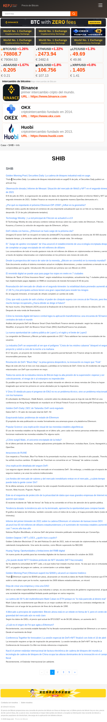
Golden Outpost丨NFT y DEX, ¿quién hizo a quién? (31, 538)
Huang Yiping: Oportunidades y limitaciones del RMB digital (35, 551)
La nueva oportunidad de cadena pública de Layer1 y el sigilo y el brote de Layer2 (46, 332)
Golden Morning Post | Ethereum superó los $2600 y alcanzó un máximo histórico (46, 573)
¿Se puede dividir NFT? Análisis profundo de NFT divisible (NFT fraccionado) (44, 560)
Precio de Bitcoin (21, 719)
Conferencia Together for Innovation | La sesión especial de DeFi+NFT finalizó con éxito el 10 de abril (56, 638)
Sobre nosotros (26, 702)
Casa (3, 145)
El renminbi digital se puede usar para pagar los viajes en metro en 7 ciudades (44, 273)
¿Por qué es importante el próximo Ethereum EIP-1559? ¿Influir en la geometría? (46, 205)
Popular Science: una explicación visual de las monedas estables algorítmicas (44, 427)
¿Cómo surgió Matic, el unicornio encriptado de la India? (34, 440)
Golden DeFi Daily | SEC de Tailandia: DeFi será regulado (35, 408)
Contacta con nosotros (9, 702)
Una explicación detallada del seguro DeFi (27, 466)
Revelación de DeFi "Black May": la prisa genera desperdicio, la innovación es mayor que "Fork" (53, 362)
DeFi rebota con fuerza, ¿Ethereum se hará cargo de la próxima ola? (39, 231)
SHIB (11, 145)
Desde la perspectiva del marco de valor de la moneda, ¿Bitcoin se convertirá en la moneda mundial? (56, 260)
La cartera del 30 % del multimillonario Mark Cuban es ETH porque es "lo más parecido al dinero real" (56, 599)
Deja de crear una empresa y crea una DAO (27, 586)
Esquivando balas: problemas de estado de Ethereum (32, 417)
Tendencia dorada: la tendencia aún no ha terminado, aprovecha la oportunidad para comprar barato (55, 508)
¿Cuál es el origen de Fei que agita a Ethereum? (30, 625)
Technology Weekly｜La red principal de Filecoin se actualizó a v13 (39, 218)
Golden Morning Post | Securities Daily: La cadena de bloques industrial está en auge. (48, 175)
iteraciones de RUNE (16, 453)
